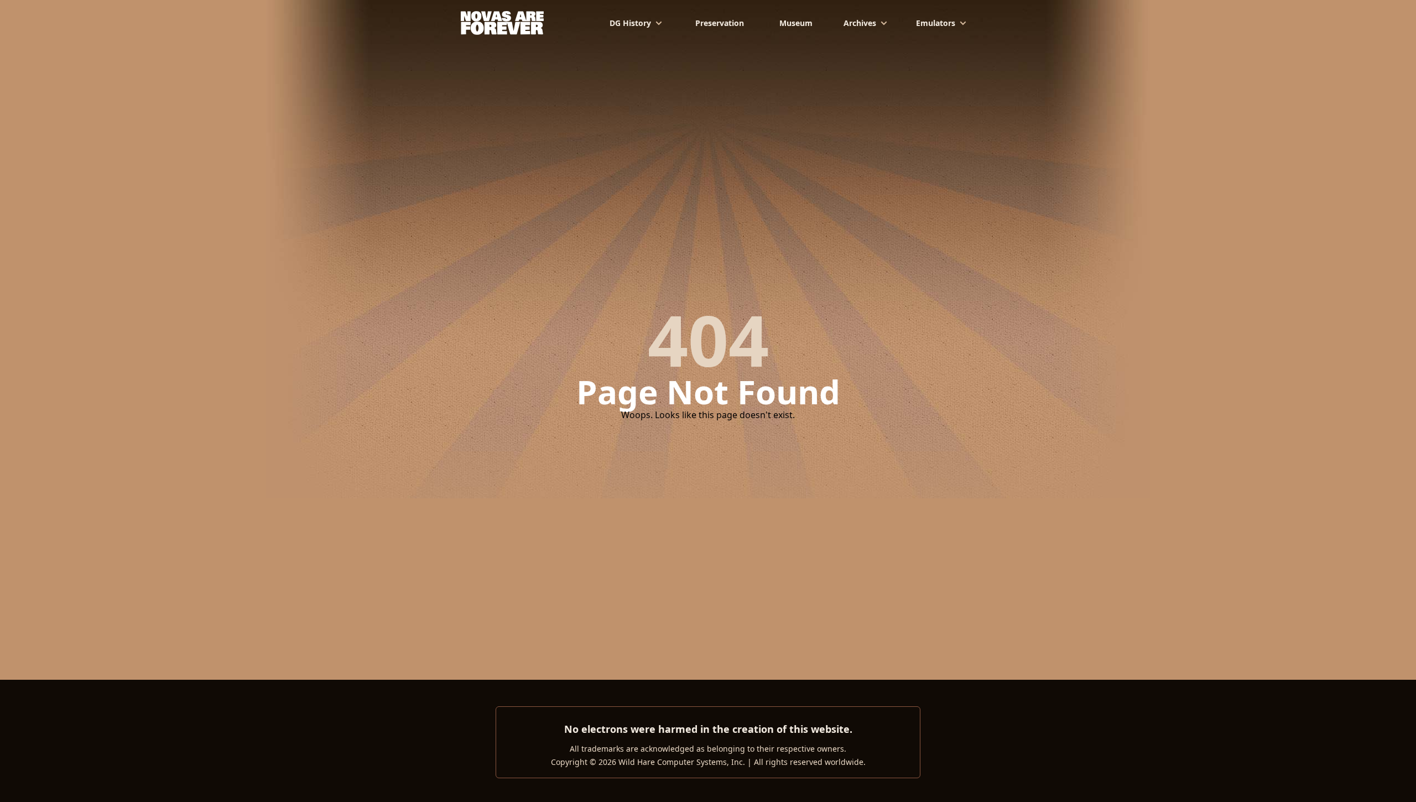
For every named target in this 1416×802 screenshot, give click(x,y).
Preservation (719, 23)
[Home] (502, 22)
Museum (796, 23)
